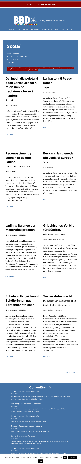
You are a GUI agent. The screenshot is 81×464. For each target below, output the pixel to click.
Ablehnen (73, 457)
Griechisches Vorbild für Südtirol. (58, 230)
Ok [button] (65, 457)
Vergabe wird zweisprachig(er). (28, 391)
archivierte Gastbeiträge (24, 68)
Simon (13, 426)
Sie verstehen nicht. (59, 300)
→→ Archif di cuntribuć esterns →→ (40, 4)
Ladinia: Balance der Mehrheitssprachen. (20, 228)
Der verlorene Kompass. (32, 404)
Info (41, 461)
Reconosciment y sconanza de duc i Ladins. (18, 160)
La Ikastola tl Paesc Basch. (57, 83)
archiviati (35, 70)
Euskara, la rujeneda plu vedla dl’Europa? (58, 158)
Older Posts (72, 373)
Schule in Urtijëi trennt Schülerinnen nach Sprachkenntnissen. (22, 300)
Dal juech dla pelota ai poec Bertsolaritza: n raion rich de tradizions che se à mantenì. (21, 89)
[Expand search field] (7, 13)
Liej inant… (10, 134)
